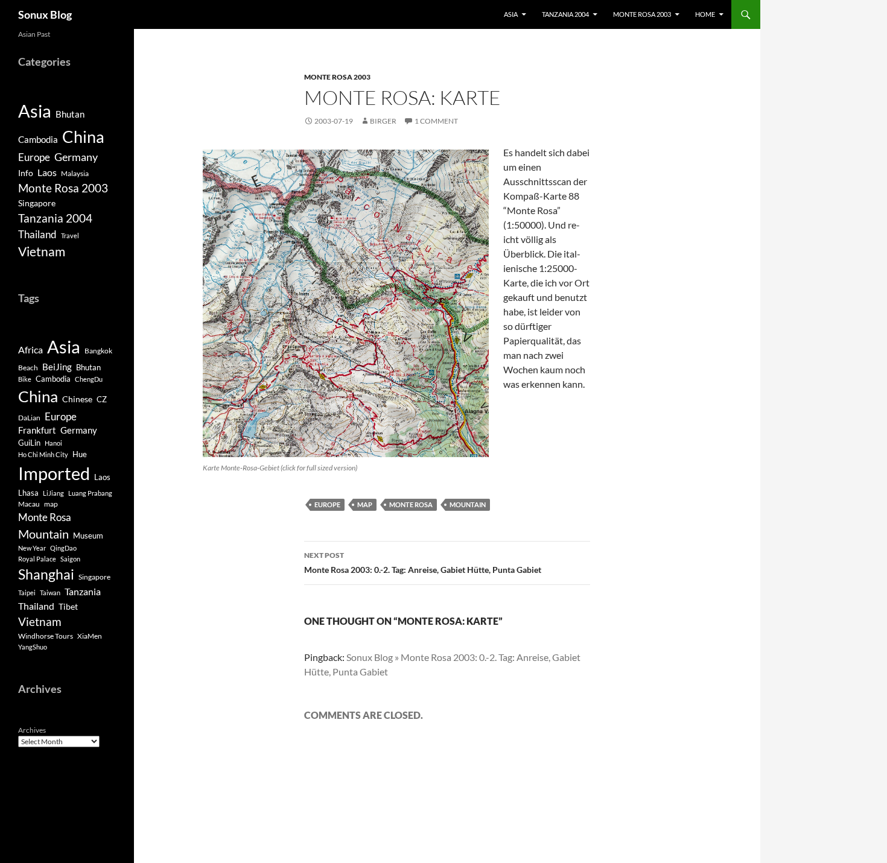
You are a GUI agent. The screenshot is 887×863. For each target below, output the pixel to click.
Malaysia (75, 173)
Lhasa (28, 493)
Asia (511, 14)
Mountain (468, 504)
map (364, 504)
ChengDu (89, 379)
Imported (54, 473)
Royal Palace (37, 559)
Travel (70, 235)
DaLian (29, 417)
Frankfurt (37, 430)
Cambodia (38, 139)
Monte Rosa (411, 504)
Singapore (37, 203)
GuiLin (29, 442)
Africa (30, 349)
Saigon (70, 559)
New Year (32, 548)
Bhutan (70, 114)
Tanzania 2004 (565, 14)
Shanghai (46, 574)
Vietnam (41, 251)
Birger (383, 120)
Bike (24, 379)
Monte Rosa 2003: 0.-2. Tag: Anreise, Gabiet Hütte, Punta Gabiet (422, 563)
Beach (28, 367)
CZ (102, 399)
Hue (79, 454)
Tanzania (83, 591)
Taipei (27, 592)
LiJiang (53, 493)
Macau (29, 503)
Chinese (77, 399)
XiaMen (89, 635)
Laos (47, 172)
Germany (76, 156)
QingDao (63, 548)
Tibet (68, 606)
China (83, 137)
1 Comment (436, 120)
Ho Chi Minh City (43, 454)
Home (705, 14)
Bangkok (98, 350)
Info (25, 173)
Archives (32, 730)
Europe (327, 504)
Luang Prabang (90, 493)
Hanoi (53, 443)
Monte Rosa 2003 (642, 14)
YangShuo (32, 647)
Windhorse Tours (45, 635)
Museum (88, 535)
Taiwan (50, 592)
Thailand (37, 234)
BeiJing (57, 366)
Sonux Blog (45, 14)
